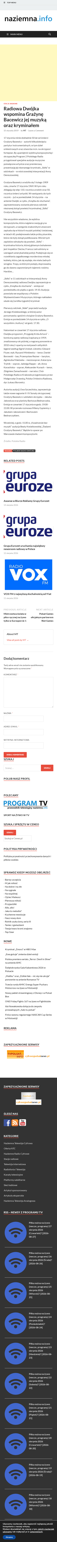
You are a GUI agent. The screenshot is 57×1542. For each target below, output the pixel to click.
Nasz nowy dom (13, 918)
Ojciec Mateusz (12, 897)
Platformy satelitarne (14, 1179)
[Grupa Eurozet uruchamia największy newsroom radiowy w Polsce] (28, 527)
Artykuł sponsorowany (15, 1190)
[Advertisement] (28, 72)
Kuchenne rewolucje (15, 914)
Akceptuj (9, 1537)
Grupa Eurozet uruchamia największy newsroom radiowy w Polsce (24, 547)
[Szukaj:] (28, 768)
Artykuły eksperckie (14, 1195)
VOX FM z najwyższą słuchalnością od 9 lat (27, 593)
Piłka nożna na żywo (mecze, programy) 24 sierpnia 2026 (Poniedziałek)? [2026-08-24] (40, 1320)
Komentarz (11, 674)
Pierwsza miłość (13, 900)
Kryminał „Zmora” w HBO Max (20, 949)
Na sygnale (10, 890)
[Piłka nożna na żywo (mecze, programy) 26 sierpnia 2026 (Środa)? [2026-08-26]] (16, 1272)
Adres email (11, 726)
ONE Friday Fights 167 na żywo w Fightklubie (28, 1001)
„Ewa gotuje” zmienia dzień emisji (21, 954)
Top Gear (9, 932)
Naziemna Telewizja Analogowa (19, 1200)
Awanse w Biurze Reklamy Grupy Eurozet (26, 500)
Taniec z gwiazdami (14, 925)
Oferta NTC (9, 1148)
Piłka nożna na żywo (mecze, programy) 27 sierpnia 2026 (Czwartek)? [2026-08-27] (40, 1229)
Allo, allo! (9, 907)
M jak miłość (11, 883)
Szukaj (10, 832)
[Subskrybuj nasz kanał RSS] (14, 1122)
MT (24, 130)
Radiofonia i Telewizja (14, 1169)
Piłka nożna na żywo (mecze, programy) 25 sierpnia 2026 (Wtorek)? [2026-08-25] (40, 1290)
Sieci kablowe (10, 1185)
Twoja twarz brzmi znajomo (18, 928)
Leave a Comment (36, 130)
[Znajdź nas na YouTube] (22, 1122)
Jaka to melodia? (13, 911)
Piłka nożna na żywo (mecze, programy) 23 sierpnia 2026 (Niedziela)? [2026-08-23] (40, 1350)
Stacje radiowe (11, 104)
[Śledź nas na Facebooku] (7, 1122)
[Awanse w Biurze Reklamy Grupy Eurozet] (28, 482)
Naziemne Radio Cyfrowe (16, 1153)
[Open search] (50, 34)
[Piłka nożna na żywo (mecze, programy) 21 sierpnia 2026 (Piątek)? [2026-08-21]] (16, 1424)
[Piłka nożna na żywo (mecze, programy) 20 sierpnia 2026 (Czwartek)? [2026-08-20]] (16, 1454)
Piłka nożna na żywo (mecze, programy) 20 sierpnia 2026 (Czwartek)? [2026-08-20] (40, 1441)
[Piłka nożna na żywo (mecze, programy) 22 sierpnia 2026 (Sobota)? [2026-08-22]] (16, 1393)
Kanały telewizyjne (13, 1174)
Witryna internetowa (16, 740)
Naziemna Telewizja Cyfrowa (18, 1143)
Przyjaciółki (11, 904)
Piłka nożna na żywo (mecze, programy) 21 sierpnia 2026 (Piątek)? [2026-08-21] (40, 1411)
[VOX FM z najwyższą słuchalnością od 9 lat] (28, 575)
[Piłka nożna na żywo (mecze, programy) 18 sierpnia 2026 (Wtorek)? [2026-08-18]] (16, 1514)
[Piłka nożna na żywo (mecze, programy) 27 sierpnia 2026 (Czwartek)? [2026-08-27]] (16, 1242)
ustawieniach (36, 1532)
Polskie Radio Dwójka (24, 451)
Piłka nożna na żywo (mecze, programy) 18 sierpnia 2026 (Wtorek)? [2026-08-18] (40, 1501)
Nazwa (8, 713)
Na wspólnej (11, 893)
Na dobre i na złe (13, 886)
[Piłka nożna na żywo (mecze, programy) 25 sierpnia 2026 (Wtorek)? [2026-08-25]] (16, 1303)
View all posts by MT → (18, 639)
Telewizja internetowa (15, 1164)
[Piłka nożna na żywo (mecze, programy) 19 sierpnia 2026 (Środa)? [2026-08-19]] (16, 1484)
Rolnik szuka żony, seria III (18, 921)
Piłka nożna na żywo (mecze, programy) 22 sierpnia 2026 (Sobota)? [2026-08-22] (40, 1380)
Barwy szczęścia (13, 879)
